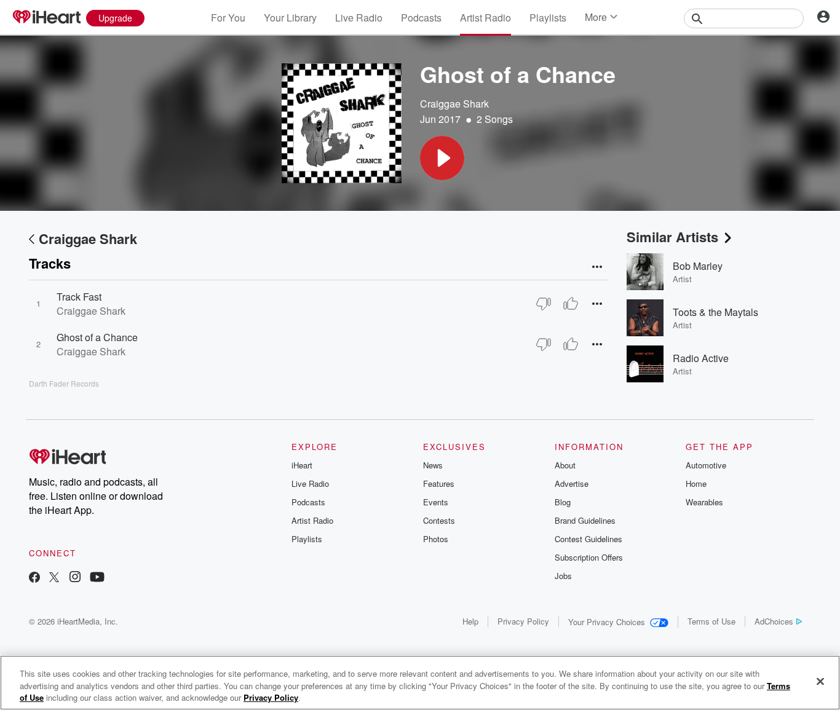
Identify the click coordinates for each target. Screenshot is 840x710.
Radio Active (701, 358)
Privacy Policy (523, 621)
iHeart (301, 465)
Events (435, 502)
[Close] (820, 681)
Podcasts (421, 17)
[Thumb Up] (571, 304)
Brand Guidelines (585, 520)
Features (438, 483)
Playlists (547, 17)
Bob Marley (698, 266)
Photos (435, 539)
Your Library (290, 17)
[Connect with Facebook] (34, 578)
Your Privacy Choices (606, 622)
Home (696, 483)
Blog (563, 502)
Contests (439, 520)
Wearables (704, 502)
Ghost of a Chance (97, 337)
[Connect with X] (54, 578)
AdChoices (774, 621)
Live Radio (358, 17)
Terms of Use (711, 621)
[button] (442, 158)
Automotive (706, 465)
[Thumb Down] (544, 304)
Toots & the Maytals (715, 312)
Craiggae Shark (454, 104)
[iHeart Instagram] (75, 578)
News (433, 465)
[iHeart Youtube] (97, 578)
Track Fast (79, 297)
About (565, 465)
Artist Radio (485, 17)
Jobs (563, 576)
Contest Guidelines (588, 539)
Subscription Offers (589, 557)
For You (228, 17)
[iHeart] (46, 18)
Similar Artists (672, 237)
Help (470, 621)
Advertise (571, 483)
